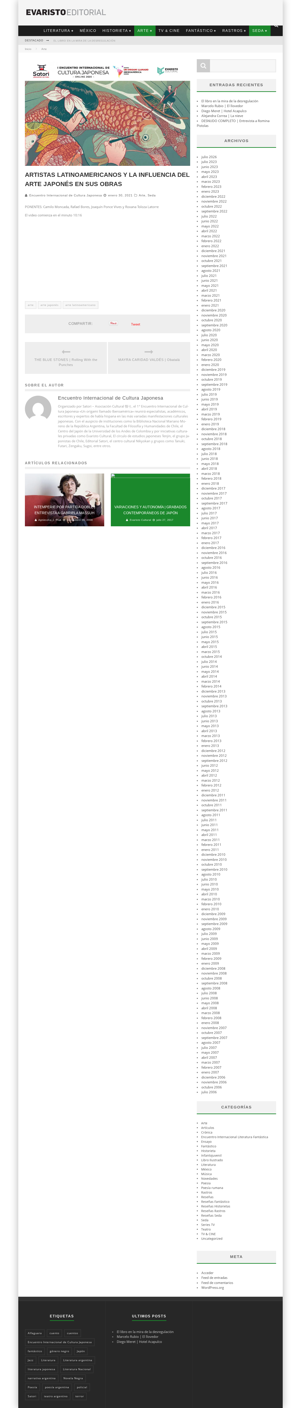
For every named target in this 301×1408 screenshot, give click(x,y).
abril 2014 (209, 676)
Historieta (115, 31)
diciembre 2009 (213, 914)
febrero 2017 (211, 538)
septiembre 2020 (214, 325)
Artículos (207, 1128)
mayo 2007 (210, 1052)
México (88, 31)
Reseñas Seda (211, 1215)
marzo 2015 (210, 651)
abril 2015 (209, 646)
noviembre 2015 (214, 612)
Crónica (206, 1132)
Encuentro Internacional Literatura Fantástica (234, 1137)
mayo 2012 (210, 770)
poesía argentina (57, 1387)
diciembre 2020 (213, 310)
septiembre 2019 (214, 384)
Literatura (57, 31)
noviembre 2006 (214, 1082)
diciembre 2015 (213, 607)
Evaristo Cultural (140, 520)
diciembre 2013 (213, 691)
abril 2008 (209, 1008)
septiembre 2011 (214, 810)
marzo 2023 (210, 181)
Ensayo (206, 1141)
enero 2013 (210, 745)
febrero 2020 (211, 359)
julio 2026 (209, 157)
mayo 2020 (210, 345)
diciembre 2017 (213, 488)
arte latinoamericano (80, 305)
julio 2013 (209, 716)
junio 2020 (209, 340)
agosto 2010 (210, 874)
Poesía (32, 1387)
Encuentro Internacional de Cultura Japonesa (65, 195)
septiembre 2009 (214, 924)
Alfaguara (35, 1333)
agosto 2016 (210, 567)
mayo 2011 (210, 830)
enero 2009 (210, 963)
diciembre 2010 (213, 854)
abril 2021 (209, 290)
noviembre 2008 (214, 973)
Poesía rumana (212, 1188)
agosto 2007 (210, 1042)
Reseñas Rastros (213, 1211)
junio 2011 (209, 825)
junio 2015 (209, 637)
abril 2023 (209, 176)
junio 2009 (209, 938)
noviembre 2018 (214, 434)
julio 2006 (209, 1092)
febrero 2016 (211, 597)
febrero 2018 (211, 478)
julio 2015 (209, 632)
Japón (81, 1351)
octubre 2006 (211, 1087)
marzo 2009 (210, 953)
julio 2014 (209, 661)
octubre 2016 (211, 557)
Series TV (208, 1225)
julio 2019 (209, 394)
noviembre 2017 (214, 493)
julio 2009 (209, 933)
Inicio (28, 49)
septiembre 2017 (214, 503)
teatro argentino (56, 1396)
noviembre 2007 (214, 1028)
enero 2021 (210, 305)
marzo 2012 (210, 780)
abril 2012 (209, 775)
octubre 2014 (211, 656)
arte (31, 305)
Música (206, 1174)
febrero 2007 (211, 1067)
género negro (59, 1351)
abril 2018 (209, 468)
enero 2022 (210, 246)
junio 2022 (209, 221)
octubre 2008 (211, 978)
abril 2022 (209, 231)
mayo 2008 (210, 1003)
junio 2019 (209, 399)
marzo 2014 (210, 681)
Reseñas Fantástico (215, 1202)
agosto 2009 (210, 929)
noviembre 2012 (214, 755)
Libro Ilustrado (212, 1160)
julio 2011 (209, 820)
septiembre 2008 (214, 983)
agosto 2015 (210, 627)
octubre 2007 (211, 1032)
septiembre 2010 (214, 869)
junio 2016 (209, 577)
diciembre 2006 (213, 1077)
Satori (32, 1396)
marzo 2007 (210, 1062)
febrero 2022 (211, 241)
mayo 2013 (210, 726)
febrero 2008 (211, 1018)
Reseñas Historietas (215, 1206)
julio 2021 (209, 275)
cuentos (72, 1333)
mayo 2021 (210, 285)
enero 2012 (210, 790)
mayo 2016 (210, 582)
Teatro (206, 1229)
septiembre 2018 (214, 444)
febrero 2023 (211, 186)
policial (82, 1387)
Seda (258, 31)
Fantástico (199, 31)
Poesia (206, 1183)
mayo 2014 (210, 671)
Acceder (207, 1273)
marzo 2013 (210, 735)
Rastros (232, 31)
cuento (54, 1333)
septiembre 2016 (214, 562)
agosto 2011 (210, 815)
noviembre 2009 (214, 919)
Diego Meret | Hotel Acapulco (224, 111)
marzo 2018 (210, 473)
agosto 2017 (210, 508)
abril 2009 (209, 948)
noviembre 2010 (214, 859)
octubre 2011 (211, 805)
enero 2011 (210, 849)
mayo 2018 (210, 463)
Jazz (30, 1360)
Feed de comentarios (217, 1282)
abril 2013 (209, 731)
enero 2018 (210, 483)
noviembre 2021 (214, 256)
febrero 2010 (211, 904)
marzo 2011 (210, 839)
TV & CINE (169, 31)
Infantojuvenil (211, 1155)
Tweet (135, 324)
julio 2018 (209, 454)
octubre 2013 (211, 701)
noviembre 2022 (214, 201)
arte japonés (50, 305)
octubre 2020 (211, 320)
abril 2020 (209, 349)
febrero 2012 (211, 785)
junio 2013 (209, 721)
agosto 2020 (210, 330)
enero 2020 (210, 364)
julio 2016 (209, 572)
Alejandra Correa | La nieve (222, 115)
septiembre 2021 (214, 265)
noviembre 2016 (214, 552)
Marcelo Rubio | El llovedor (222, 106)
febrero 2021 (211, 300)
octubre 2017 (211, 498)
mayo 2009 (210, 943)
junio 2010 (209, 884)
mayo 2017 (210, 523)
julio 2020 (209, 335)
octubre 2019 (211, 379)
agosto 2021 (210, 270)
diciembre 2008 (213, 968)
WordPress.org (212, 1287)
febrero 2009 (211, 958)
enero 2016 (210, 602)
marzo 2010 (210, 899)
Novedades (209, 1178)
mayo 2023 (210, 171)
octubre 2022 (211, 206)
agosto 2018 (210, 448)
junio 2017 (209, 518)
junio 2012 (209, 765)
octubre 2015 (211, 617)
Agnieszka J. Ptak (49, 520)
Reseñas (207, 1197)
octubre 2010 (211, 864)
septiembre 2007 (214, 1037)
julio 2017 (209, 513)
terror (79, 1396)
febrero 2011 (211, 844)
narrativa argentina (42, 1378)
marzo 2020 (210, 355)
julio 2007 (209, 1047)
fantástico (35, 1351)
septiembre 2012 (214, 760)
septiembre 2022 (214, 211)
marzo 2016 (210, 592)
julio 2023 (209, 161)
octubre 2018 (211, 439)
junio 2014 (209, 666)
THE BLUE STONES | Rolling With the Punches (65, 362)
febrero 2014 (211, 686)
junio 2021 (209, 280)
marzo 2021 (210, 295)
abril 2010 (209, 894)
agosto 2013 (210, 711)
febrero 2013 (211, 741)
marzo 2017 (210, 533)
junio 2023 (209, 167)
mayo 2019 (210, 404)
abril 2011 (209, 834)
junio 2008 (209, 998)
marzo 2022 (210, 236)
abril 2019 (209, 409)
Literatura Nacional (77, 1369)
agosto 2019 (210, 389)
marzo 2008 (210, 1013)
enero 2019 (210, 424)
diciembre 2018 (213, 429)
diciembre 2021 (213, 251)
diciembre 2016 (213, 547)
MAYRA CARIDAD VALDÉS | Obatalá (149, 360)
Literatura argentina (77, 1360)
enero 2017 (210, 543)
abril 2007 (209, 1057)
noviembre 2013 (214, 696)
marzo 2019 (210, 414)
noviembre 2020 (214, 315)
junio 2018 (209, 458)
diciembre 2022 (213, 196)
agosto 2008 (210, 988)
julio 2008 (209, 993)
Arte (143, 31)
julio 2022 (209, 216)
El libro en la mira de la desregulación (84, 40)
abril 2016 (209, 587)
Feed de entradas (214, 1277)
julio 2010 (209, 879)
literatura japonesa (41, 1369)
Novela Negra (73, 1378)
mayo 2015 (210, 642)
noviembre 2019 (214, 374)
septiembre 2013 (214, 706)
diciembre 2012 (213, 750)
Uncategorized (212, 1238)
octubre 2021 (211, 260)
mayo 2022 (210, 226)
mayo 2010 (210, 889)
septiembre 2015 (214, 622)
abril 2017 (209, 528)
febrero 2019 (211, 419)
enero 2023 (210, 191)
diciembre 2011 (213, 795)
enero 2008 (210, 1022)
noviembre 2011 (214, 800)
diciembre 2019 (213, 369)
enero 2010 (210, 909)
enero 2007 (210, 1072)
